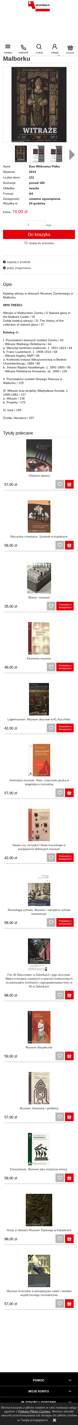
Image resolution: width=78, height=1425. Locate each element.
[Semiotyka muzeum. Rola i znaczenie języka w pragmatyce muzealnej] (39, 760)
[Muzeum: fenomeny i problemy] (39, 1088)
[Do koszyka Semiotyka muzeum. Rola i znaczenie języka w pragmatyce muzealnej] (69, 792)
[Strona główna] (39, 6)
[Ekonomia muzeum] (39, 638)
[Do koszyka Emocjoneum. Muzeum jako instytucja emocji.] (69, 1177)
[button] (8, 49)
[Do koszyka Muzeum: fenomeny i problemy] (69, 1117)
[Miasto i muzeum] (39, 577)
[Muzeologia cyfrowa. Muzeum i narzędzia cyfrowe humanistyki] (39, 890)
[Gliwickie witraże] (39, 455)
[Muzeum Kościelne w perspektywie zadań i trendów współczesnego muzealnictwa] (39, 1271)
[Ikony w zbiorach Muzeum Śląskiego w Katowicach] (39, 1210)
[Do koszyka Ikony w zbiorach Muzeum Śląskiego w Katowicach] (69, 1238)
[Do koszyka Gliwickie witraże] (69, 484)
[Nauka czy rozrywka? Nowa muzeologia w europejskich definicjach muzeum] (39, 825)
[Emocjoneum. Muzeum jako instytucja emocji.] (39, 1149)
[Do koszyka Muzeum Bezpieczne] (69, 1056)
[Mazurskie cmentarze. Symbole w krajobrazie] (39, 516)
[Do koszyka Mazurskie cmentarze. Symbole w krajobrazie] (69, 545)
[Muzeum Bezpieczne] (39, 1027)
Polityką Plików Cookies (34, 1411)
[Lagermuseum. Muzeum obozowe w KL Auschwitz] (39, 699)
